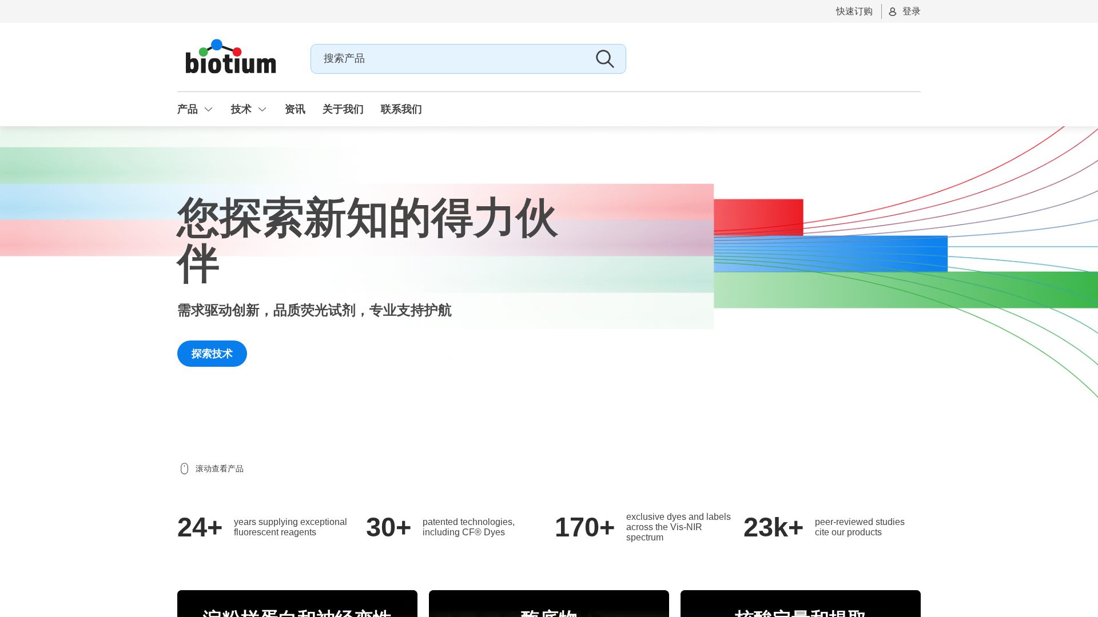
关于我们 (343, 109)
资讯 (295, 109)
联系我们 (401, 109)
